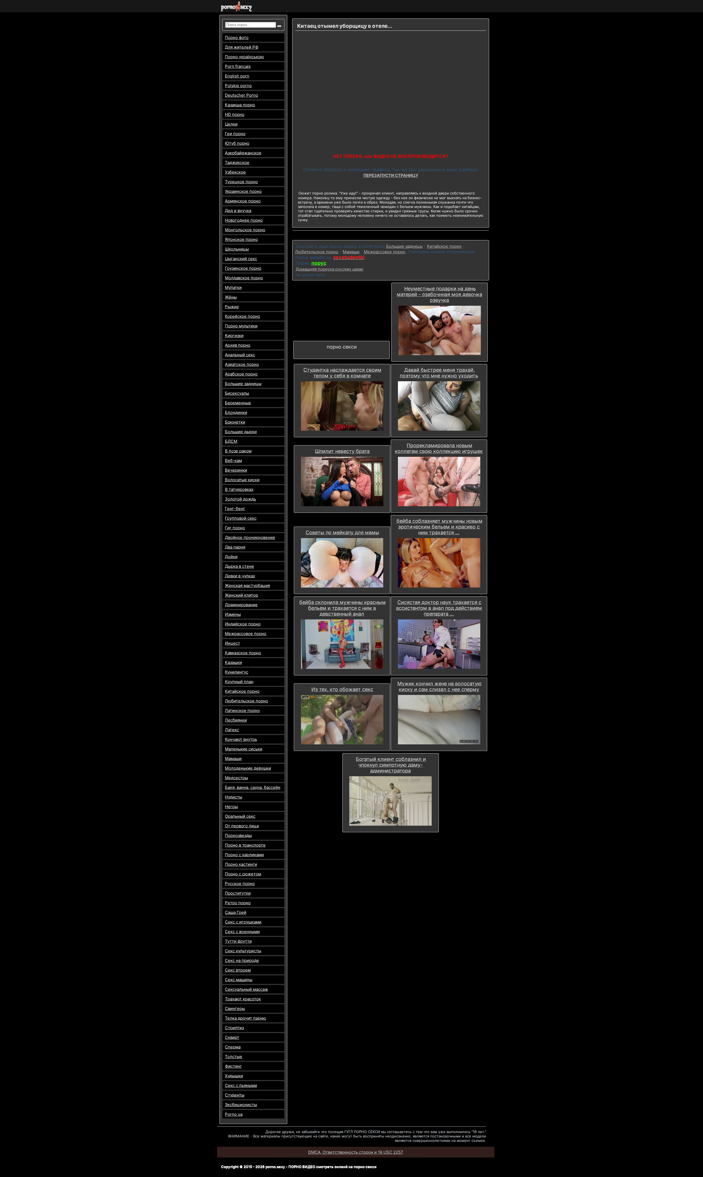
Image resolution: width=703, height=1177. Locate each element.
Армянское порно (243, 201)
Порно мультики (241, 326)
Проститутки (238, 893)
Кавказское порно (243, 652)
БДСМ (231, 441)
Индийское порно (243, 624)
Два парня (235, 547)
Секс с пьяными (241, 1085)
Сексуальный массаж (246, 989)
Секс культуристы (243, 950)
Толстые (233, 1056)
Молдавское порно (244, 277)
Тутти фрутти (238, 941)
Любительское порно (246, 700)
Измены (233, 614)
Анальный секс (240, 354)
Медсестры (236, 777)
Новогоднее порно (244, 220)
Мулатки (233, 287)
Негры (231, 806)
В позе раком (238, 450)
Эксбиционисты (241, 1104)
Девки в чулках (240, 575)
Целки (231, 124)
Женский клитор (241, 595)
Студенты (234, 1095)
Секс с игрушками (243, 922)
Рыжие (232, 306)
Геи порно (235, 133)
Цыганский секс (241, 258)
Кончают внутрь (241, 739)
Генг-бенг (235, 508)
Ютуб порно (237, 143)
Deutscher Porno (241, 95)
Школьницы (237, 249)
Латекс (232, 729)
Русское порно (240, 883)
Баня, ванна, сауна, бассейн (252, 787)
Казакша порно (240, 104)
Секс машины (238, 979)
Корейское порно (242, 316)
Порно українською (244, 56)
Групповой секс (240, 518)
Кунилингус (236, 672)
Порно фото (237, 37)
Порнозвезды (238, 835)
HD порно (234, 114)
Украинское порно (243, 191)
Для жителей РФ (241, 47)
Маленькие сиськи (243, 749)
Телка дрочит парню (245, 1018)
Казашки (233, 662)
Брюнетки (235, 422)
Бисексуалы (237, 393)
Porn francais (238, 66)
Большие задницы (243, 383)
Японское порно (241, 239)
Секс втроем (238, 970)
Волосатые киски (242, 479)
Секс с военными (242, 931)
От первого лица (242, 825)
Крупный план (239, 681)
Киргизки (234, 335)
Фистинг (233, 1066)
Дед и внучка (238, 210)
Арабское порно (241, 374)
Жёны (231, 297)
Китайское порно (242, 691)
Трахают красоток (243, 998)
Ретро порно (238, 902)
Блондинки (236, 412)
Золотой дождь (240, 499)
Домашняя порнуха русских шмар (329, 269)
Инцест (232, 643)
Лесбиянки (236, 720)
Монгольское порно (245, 229)
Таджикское (237, 162)
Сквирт (232, 1037)
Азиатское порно (242, 364)
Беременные (238, 402)
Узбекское (235, 172)
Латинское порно (242, 710)
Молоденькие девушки (248, 768)
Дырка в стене (239, 566)
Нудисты (233, 797)
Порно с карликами (244, 854)
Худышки (234, 1075)
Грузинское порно (243, 268)
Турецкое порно (241, 181)
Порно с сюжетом (243, 874)
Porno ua (233, 1114)
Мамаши (233, 758)
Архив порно (237, 345)
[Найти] (279, 26)
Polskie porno (238, 85)
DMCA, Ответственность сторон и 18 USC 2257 (355, 1152)
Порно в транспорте (245, 845)
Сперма (233, 1047)
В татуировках (239, 489)
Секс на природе (242, 960)
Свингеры (235, 1008)
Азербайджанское (243, 152)
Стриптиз (234, 1027)
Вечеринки (236, 470)
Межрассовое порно (245, 633)
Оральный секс (240, 816)
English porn (237, 76)
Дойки (231, 556)
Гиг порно (235, 527)
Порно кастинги (241, 864)
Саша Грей (235, 912)
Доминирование (241, 604)
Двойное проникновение (250, 537)
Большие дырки (241, 431)
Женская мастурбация (247, 585)
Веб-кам (233, 460)
